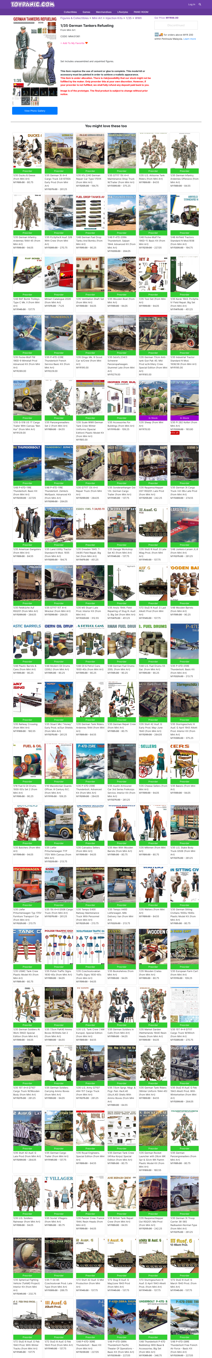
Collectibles (70, 12)
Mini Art (97, 18)
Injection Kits (114, 18)
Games (86, 12)
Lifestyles (122, 12)
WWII (138, 18)
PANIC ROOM (141, 12)
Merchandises (104, 12)
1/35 (129, 18)
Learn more (189, 38)
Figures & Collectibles (74, 18)
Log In (191, 4)
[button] (200, 4)
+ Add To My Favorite (74, 43)
